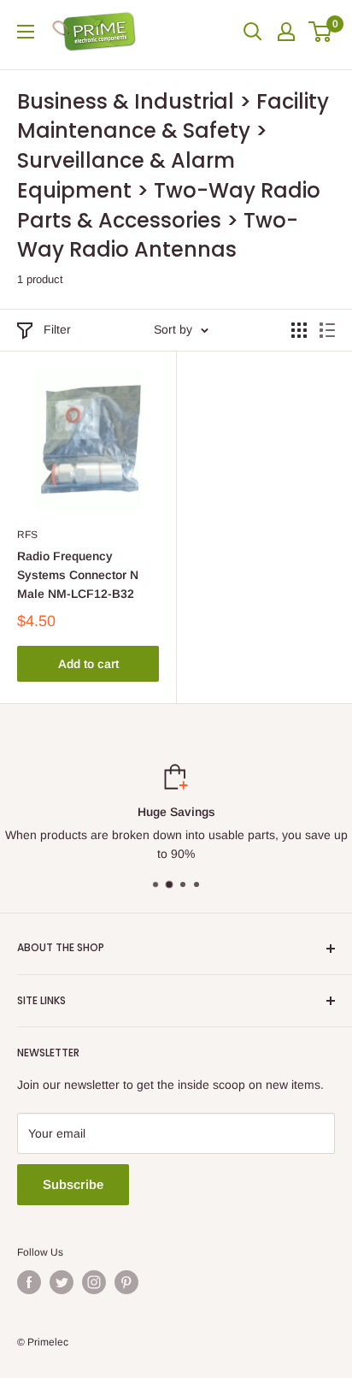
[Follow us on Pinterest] (126, 1282)
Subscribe (73, 1184)
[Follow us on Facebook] (29, 1282)
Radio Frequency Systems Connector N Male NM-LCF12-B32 (77, 574)
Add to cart (88, 664)
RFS (27, 535)
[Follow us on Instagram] (94, 1282)
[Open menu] (25, 31)
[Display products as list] (327, 330)
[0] (320, 31)
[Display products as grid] (299, 330)
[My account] (286, 31)
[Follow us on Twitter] (61, 1282)
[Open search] (252, 31)
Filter (57, 329)
